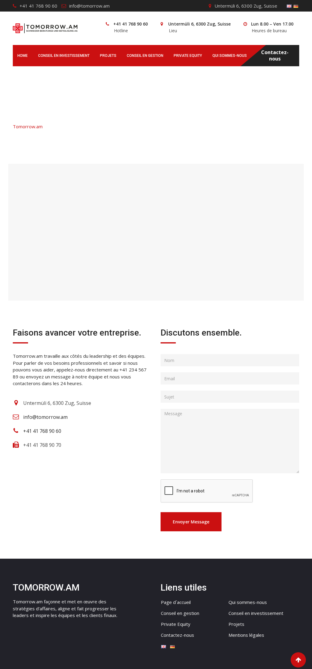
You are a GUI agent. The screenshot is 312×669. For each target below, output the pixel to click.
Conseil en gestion (145, 55)
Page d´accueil (176, 602)
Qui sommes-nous (229, 55)
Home (22, 55)
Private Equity (188, 55)
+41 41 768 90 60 (38, 6)
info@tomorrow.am (89, 6)
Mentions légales (246, 635)
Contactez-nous (275, 55)
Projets (108, 55)
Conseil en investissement (64, 55)
